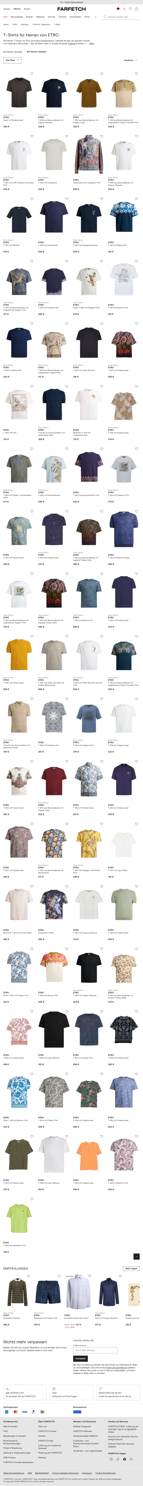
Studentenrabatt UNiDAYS (85, 1436)
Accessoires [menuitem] (75, 17)
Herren (6, 24)
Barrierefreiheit (42, 1473)
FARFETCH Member (82, 1431)
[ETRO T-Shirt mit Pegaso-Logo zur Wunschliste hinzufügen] (137, 699)
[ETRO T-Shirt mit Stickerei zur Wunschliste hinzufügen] (32, 199)
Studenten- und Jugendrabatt (87, 1451)
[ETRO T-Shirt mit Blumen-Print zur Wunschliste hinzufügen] (137, 261)
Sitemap (42, 1457)
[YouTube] (131, 1459)
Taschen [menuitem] (62, 17)
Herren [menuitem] (17, 9)
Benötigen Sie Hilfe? (110, 1393)
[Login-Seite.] (124, 9)
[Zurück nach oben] (137, 1256)
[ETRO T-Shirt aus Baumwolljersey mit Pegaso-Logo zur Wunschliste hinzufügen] (102, 74)
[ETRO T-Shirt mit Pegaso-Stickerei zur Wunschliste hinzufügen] (102, 949)
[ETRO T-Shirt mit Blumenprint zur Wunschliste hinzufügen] (137, 199)
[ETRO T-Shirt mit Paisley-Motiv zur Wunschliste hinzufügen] (137, 886)
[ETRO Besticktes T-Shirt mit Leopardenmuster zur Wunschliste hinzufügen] (102, 386)
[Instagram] (111, 1459)
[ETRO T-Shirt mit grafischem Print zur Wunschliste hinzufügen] (32, 1199)
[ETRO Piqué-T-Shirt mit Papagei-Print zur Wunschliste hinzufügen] (102, 261)
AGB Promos (9, 1457)
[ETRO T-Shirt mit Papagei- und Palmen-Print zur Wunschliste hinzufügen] (102, 824)
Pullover (72, 43)
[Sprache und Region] (118, 9)
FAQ (54, 1393)
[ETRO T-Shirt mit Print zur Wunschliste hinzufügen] (32, 386)
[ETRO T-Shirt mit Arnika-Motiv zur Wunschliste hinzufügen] (67, 199)
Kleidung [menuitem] (40, 17)
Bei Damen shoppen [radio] (13, 52)
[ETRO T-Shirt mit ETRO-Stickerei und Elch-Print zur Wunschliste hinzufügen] (102, 636)
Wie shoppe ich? (15, 1393)
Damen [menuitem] (6, 9)
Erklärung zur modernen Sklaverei (49, 1446)
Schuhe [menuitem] (51, 17)
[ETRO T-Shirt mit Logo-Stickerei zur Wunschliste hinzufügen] (102, 324)
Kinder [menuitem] (27, 9)
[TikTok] (118, 1459)
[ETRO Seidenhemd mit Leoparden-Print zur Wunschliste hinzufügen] (102, 136)
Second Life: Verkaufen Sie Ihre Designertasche (123, 1437)
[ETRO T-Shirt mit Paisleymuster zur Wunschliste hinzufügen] (67, 261)
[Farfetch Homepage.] (72, 9)
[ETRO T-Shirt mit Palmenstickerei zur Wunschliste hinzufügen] (67, 449)
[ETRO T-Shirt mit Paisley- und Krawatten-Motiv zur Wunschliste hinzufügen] (32, 449)
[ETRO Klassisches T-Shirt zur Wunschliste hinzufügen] (67, 886)
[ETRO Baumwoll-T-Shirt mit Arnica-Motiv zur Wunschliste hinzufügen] (32, 886)
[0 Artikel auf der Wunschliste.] (130, 9)
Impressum (87, 1473)
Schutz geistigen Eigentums (65, 1473)
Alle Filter (10, 60)
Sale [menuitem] (5, 17)
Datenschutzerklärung (117, 1368)
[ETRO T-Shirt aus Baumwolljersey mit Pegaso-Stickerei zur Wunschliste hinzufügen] (67, 74)
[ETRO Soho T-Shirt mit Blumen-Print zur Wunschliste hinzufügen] (32, 1074)
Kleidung (24, 24)
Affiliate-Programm (82, 1426)
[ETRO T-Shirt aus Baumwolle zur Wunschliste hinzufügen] (32, 324)
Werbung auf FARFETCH (50, 1453)
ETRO (15, 24)
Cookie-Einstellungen (105, 1473)
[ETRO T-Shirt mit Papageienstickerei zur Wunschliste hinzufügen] (102, 199)
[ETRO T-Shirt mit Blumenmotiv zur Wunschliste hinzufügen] (102, 574)
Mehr (91, 43)
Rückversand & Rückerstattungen (11, 1442)
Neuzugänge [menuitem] (17, 17)
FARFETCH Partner (47, 1431)
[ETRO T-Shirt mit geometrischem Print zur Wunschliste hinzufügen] (102, 449)
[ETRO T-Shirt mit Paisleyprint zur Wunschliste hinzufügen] (67, 136)
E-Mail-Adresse (79, 1345)
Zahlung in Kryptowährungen (17, 1453)
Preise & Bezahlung (12, 1448)
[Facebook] (124, 1459)
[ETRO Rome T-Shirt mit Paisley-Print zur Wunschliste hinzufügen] (32, 949)
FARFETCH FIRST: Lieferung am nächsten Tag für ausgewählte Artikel (123, 1429)
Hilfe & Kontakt (10, 1426)
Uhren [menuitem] (87, 17)
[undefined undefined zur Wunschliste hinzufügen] (29, 1276)
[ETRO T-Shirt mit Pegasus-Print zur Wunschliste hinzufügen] (137, 449)
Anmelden (80, 1359)
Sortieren (128, 60)
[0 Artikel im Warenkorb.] (137, 9)
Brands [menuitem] (29, 17)
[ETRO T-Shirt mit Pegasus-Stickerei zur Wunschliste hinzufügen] (102, 886)
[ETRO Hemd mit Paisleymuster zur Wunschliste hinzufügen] (32, 74)
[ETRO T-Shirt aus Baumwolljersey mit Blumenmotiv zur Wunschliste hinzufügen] (67, 824)
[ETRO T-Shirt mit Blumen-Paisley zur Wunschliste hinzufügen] (137, 511)
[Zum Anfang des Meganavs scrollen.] (96, 17)
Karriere (41, 1436)
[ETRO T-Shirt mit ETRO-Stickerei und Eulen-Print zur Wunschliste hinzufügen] (32, 136)
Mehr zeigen (131, 1268)
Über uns (42, 1426)
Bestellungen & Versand (14, 1436)
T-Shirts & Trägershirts (41, 24)
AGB (30, 1473)
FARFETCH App (45, 1441)
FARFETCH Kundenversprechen (18, 1462)
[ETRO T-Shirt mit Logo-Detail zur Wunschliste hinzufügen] (137, 824)
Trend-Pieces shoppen (74, 2)
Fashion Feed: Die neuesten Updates (121, 1445)
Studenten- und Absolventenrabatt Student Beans (86, 1443)
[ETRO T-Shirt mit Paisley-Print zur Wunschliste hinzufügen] (102, 1012)
